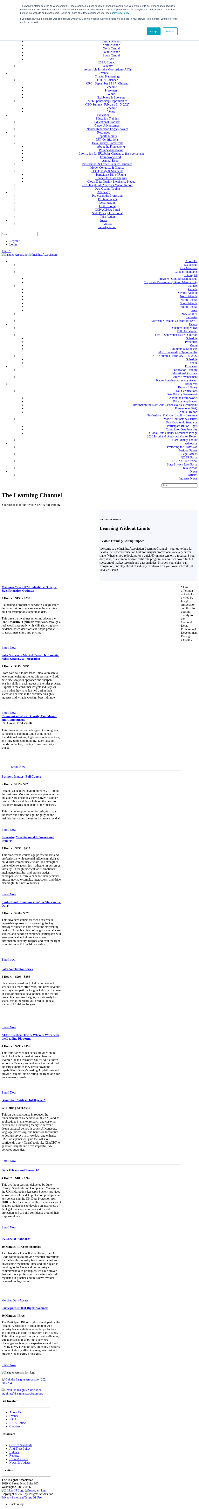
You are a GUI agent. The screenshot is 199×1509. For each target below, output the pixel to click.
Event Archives (18, 1459)
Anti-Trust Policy (20, 1448)
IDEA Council (18, 1423)
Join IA (6, 251)
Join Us (14, 1419)
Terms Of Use (33, 1497)
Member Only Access (15, 1300)
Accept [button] (153, 31)
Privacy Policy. (121, 12)
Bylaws (14, 1452)
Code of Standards (20, 1445)
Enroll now (8, 959)
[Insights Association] (15, 254)
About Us (15, 1412)
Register (14, 241)
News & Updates (20, 1462)
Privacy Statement (13, 1497)
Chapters (14, 1426)
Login (13, 244)
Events (13, 1415)
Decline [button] (170, 31)
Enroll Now (9, 647)
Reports (14, 1455)
